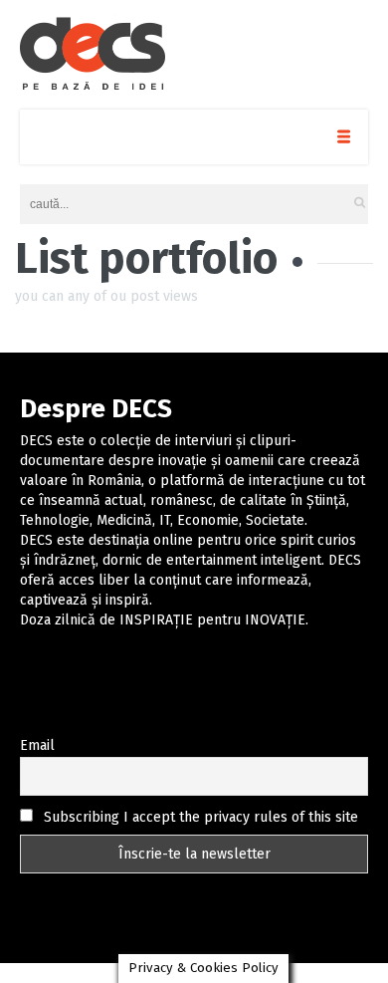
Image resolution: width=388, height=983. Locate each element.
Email (37, 745)
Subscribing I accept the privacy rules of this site (199, 817)
